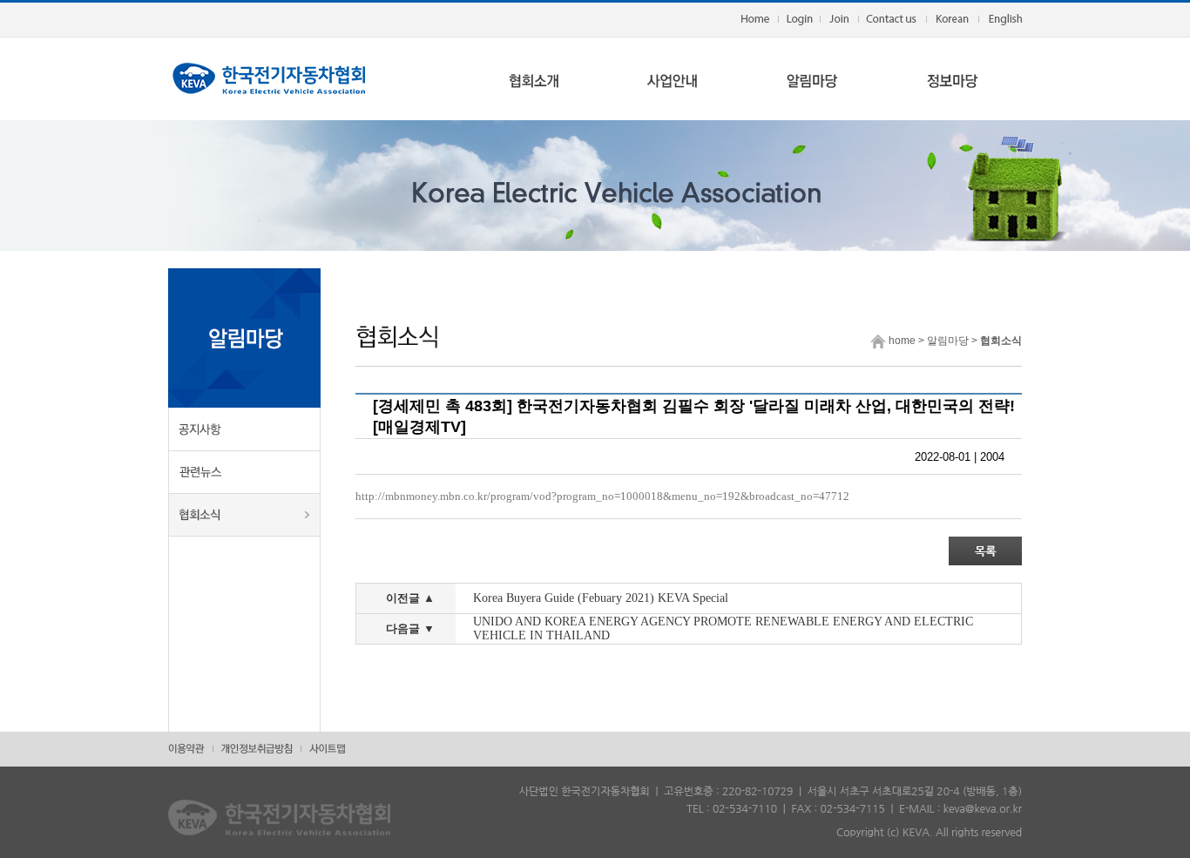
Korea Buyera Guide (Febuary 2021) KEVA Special (600, 598)
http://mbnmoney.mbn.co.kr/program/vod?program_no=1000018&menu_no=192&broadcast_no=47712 (602, 496)
